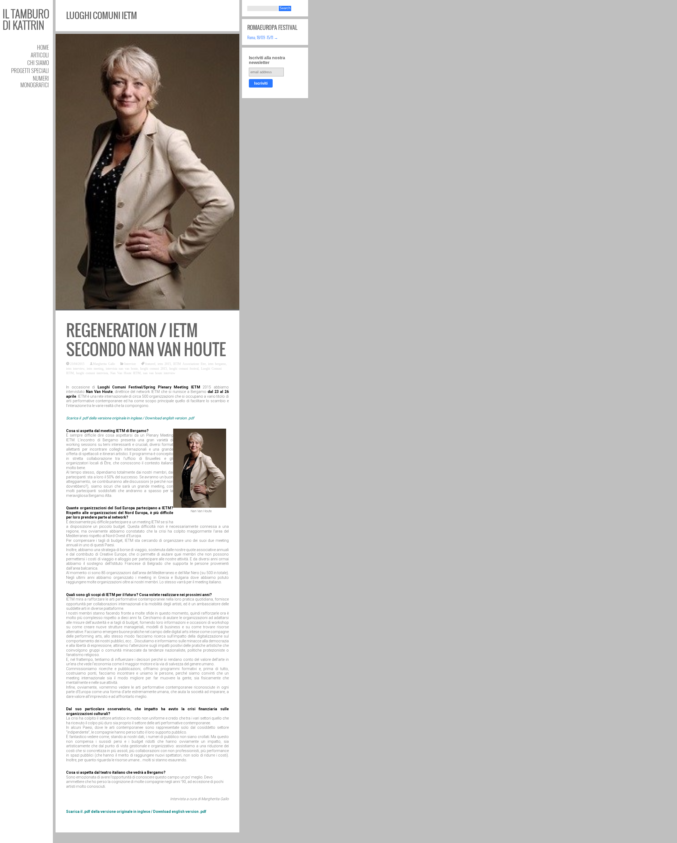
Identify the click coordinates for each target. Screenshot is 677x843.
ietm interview (75, 368)
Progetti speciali (30, 70)
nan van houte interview (159, 372)
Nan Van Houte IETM (125, 372)
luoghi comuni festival (184, 368)
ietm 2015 (164, 363)
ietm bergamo (217, 363)
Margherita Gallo (104, 363)
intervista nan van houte (122, 368)
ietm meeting (95, 368)
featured (150, 363)
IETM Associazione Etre (189, 363)
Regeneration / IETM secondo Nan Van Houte (146, 339)
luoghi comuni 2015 (153, 368)
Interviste (130, 363)
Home (43, 47)
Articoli (40, 55)
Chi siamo (38, 62)
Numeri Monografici (34, 81)
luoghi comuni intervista (92, 372)
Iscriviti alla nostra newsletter (267, 60)
